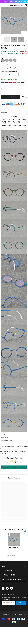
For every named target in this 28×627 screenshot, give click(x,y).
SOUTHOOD (11, 614)
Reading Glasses (14, 68)
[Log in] (22, 5)
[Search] (6, 5)
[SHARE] (26, 97)
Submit (21, 603)
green (14, 555)
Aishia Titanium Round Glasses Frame (14, 549)
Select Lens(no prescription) (9, 71)
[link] (14, 519)
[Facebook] (3, 588)
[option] (14, 20)
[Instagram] (7, 588)
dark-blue (10, 555)
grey (12, 555)
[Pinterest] (11, 588)
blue (8, 555)
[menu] (2, 5)
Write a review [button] (14, 467)
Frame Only (5, 68)
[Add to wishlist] (23, 97)
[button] (22, 32)
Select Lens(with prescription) (10, 75)
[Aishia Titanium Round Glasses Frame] (14, 539)
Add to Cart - (10, 97)
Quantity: (3, 89)
